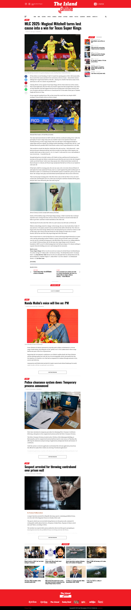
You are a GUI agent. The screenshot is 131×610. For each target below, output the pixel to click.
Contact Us (94, 16)
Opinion (59, 16)
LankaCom (99, 608)
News (39, 16)
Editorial (65, 16)
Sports (49, 16)
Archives (88, 16)
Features (44, 16)
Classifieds (82, 16)
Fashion (71, 16)
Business (54, 16)
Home (35, 16)
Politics (76, 16)
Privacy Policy (28, 608)
